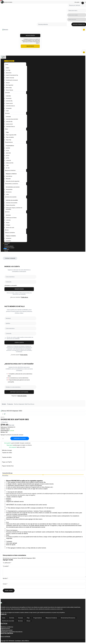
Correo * (5, 584)
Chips (7, 132)
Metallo (4, 404)
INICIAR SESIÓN (19, 289)
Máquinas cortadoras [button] (10, 170)
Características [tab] (7, 473)
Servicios (8, 215)
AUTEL (7, 158)
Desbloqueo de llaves (11, 217)
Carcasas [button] (7, 113)
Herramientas (9, 189)
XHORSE (8, 148)
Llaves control (9, 103)
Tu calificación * (7, 562)
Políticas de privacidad (6, 630)
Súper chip (8, 139)
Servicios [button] (7, 211)
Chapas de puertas (10, 205)
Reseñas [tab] (5, 475)
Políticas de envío (5, 628)
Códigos (8, 225)
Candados (8, 240)
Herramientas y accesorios (12, 187)
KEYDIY (7, 155)
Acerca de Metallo (5, 636)
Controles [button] (7, 92)
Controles (8, 96)
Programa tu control (9, 247)
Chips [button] (6, 129)
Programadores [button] (9, 142)
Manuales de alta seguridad (12, 181)
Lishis (7, 194)
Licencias (8, 220)
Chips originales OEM (11, 134)
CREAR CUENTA (19, 342)
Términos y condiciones (7, 627)
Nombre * (5, 578)
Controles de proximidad (12, 119)
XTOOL (7, 150)
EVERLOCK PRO (9, 163)
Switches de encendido (12, 200)
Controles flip (9, 100)
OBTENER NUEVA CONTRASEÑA (19, 392)
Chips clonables (10, 137)
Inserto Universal (10, 77)
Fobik (7, 110)
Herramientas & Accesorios (68, 618)
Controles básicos (10, 105)
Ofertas (6, 244)
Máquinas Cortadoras (51, 618)
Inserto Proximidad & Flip (12, 75)
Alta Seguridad (9, 85)
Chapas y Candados (11, 235)
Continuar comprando (10, 258)
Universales (9, 108)
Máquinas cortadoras (11, 173)
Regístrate (30, 46)
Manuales (8, 178)
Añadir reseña (8, 590)
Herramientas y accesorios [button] (11, 183)
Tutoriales (6, 249)
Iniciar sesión (30, 35)
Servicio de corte (10, 227)
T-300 (7, 165)
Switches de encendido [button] (10, 197)
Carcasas (8, 116)
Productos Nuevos (8, 246)
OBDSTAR (8, 153)
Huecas (8, 82)
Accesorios (9, 192)
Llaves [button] (6, 64)
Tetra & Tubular (9, 90)
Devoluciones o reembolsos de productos (11, 631)
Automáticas (9, 176)
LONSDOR (8, 160)
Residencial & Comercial (12, 80)
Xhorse (6, 230)
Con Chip (8, 70)
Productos (10, 404)
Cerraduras (8, 238)
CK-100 (7, 168)
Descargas (7, 243)
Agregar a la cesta (20, 438)
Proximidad (8, 98)
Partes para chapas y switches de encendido (14, 208)
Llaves (7, 67)
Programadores (10, 145)
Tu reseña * (6, 566)
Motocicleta (9, 87)
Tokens (7, 222)
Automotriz (8, 72)
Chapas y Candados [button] (10, 232)
